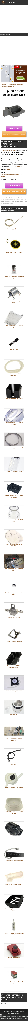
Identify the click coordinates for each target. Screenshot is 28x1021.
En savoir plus (17, 166)
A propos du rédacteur (14, 1013)
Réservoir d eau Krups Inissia (14, 471)
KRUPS (9, 169)
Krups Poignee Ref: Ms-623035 (14, 641)
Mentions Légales (8, 1011)
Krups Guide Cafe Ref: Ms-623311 (14, 884)
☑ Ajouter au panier (14, 185)
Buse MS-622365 (14, 349)
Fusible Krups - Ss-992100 (14, 617)
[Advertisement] (14, 18)
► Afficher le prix (14, 128)
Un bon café (11, 2)
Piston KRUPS (14, 714)
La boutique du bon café (8, 150)
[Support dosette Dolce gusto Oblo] (14, 111)
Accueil (4, 84)
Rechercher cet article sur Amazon (14, 134)
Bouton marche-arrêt (14, 957)
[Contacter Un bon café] (14, 1015)
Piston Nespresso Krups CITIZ (14, 836)
